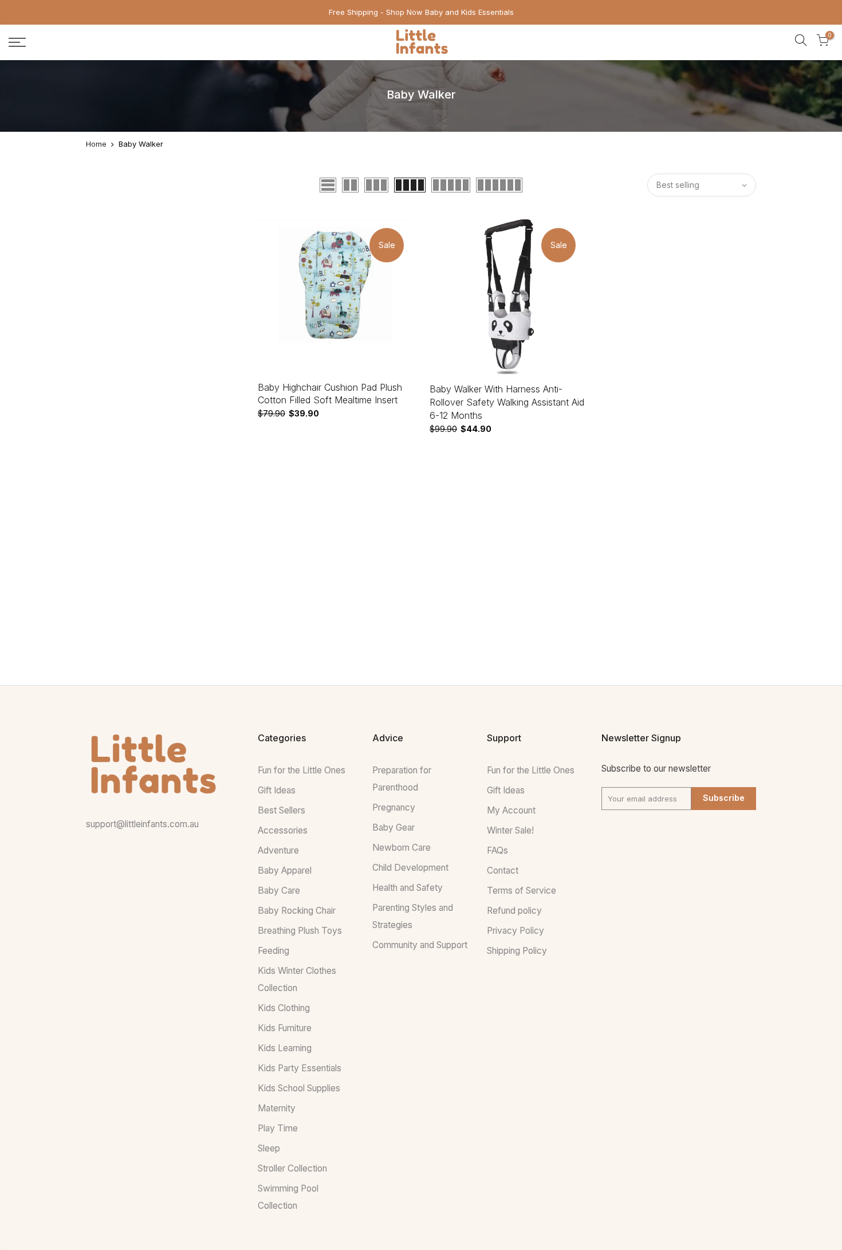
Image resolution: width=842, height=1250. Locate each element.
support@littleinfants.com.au (142, 824)
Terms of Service (521, 890)
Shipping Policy (517, 950)
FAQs (497, 850)
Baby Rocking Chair (297, 910)
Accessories (283, 830)
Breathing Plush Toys (300, 930)
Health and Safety (407, 887)
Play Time (278, 1128)
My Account (511, 810)
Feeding (273, 950)
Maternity (277, 1108)
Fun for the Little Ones (301, 770)
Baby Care (279, 890)
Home (96, 143)
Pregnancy (393, 807)
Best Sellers (281, 810)
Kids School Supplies (299, 1088)
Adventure (278, 850)
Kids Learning (285, 1048)
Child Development (410, 867)
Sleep (269, 1148)
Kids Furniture (285, 1028)
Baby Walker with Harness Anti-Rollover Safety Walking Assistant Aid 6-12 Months (507, 402)
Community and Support (419, 945)
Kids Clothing (284, 1008)
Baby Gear (393, 827)
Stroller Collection (292, 1168)
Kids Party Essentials (299, 1068)
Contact (502, 870)
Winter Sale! (510, 830)
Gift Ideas (277, 790)
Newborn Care (401, 847)
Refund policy (514, 910)
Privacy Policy (515, 930)
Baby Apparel (285, 870)
